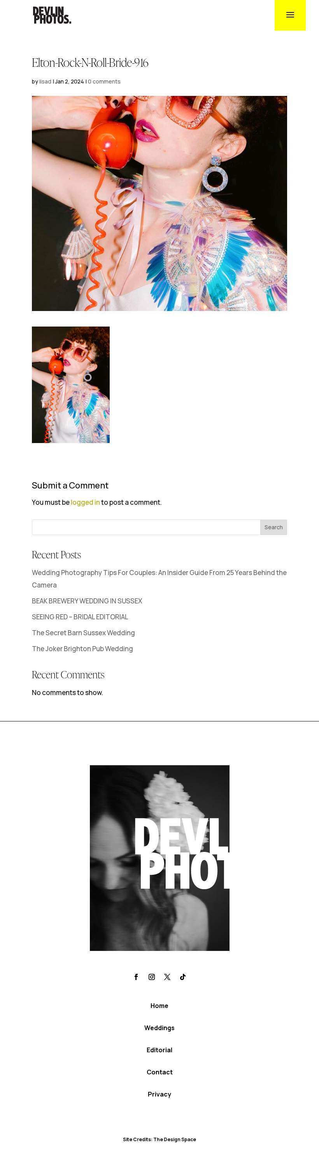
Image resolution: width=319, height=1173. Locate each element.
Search (274, 527)
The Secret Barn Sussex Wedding (83, 632)
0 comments (104, 81)
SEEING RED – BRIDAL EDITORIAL (80, 616)
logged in (85, 502)
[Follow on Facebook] (136, 977)
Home (159, 1005)
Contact (160, 1072)
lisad (45, 81)
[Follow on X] (167, 977)
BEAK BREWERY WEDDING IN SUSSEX (87, 600)
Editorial (159, 1050)
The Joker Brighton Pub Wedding (82, 648)
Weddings (159, 1028)
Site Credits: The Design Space (159, 1139)
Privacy (159, 1094)
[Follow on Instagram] (151, 977)
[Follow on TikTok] (183, 977)
